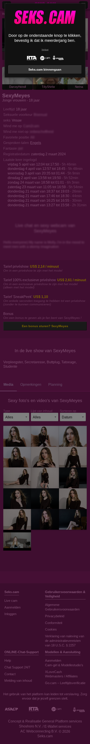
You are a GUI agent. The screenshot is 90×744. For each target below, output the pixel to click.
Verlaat (45, 49)
